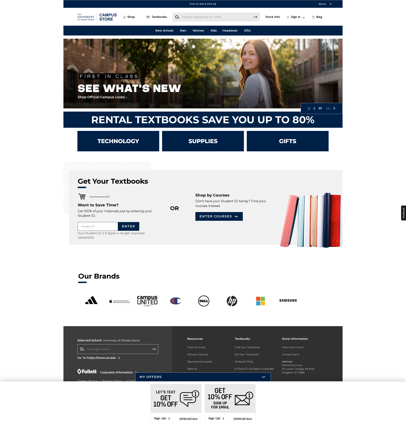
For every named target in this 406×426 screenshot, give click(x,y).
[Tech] (118, 141)
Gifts (247, 30)
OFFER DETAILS (188, 418)
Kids (214, 30)
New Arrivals (164, 30)
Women (198, 30)
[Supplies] (203, 141)
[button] (203, 4)
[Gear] (287, 141)
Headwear (230, 30)
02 (328, 108)
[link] (316, 17)
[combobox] (117, 349)
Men (183, 30)
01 (320, 108)
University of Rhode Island (108, 340)
